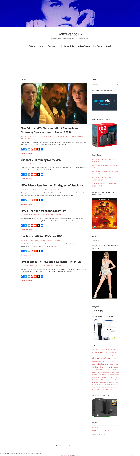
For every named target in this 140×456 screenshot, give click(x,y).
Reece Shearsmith (98, 380)
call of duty (100, 352)
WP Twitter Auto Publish (64, 455)
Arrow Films (96, 427)
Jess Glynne (108, 372)
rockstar (107, 379)
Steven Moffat (97, 387)
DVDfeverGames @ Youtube (101, 431)
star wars (114, 384)
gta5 (94, 369)
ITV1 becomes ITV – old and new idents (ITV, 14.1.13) (51, 262)
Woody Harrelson (110, 389)
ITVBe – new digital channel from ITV (43, 211)
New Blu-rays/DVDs (67, 46)
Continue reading (26, 153)
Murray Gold (98, 377)
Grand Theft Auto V (104, 367)
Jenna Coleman (98, 372)
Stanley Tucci (105, 384)
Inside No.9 (112, 369)
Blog (58, 189)
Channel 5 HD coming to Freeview (41, 160)
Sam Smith (114, 380)
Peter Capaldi (110, 377)
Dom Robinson (47, 136)
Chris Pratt (102, 355)
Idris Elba (104, 369)
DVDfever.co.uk (70, 34)
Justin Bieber (98, 374)
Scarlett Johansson (111, 382)
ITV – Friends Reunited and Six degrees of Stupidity (52, 185)
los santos (106, 374)
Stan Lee (97, 384)
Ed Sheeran (104, 364)
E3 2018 (113, 361)
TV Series (32, 46)
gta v (98, 369)
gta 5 (116, 367)
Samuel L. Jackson (99, 382)
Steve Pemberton (108, 387)
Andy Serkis (95, 349)
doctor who (101, 358)
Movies (41, 46)
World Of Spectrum (98, 434)
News (28, 138)
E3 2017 (108, 361)
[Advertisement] (70, 63)
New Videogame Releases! (102, 46)
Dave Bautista (110, 355)
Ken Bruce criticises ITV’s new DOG (41, 236)
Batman (103, 349)
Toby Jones (100, 389)
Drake (101, 361)
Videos (59, 265)
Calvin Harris (110, 352)
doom (96, 361)
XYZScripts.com (78, 455)
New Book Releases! (83, 46)
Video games (52, 46)
